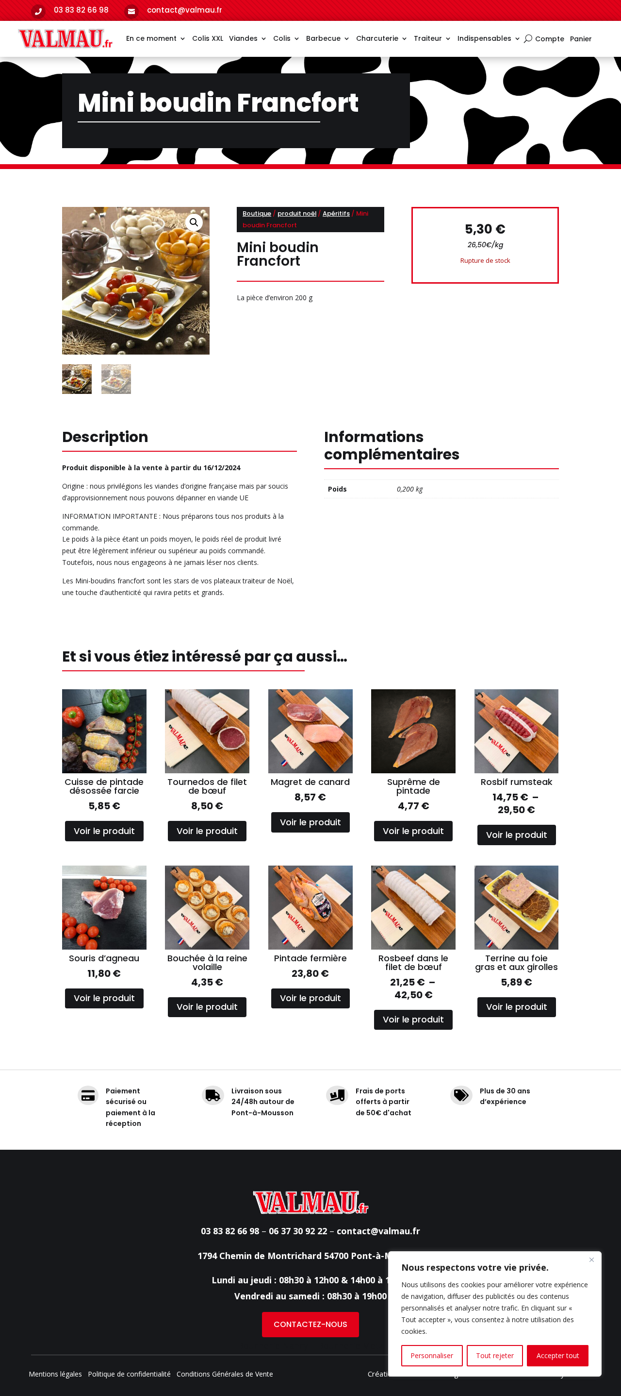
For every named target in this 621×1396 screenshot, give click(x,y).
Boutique (257, 213)
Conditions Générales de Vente (225, 1375)
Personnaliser (431, 1355)
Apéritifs (336, 213)
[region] (495, 1314)
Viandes (243, 38)
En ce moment (151, 38)
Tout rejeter (495, 1355)
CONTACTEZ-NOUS (310, 1324)
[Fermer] (591, 1259)
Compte (549, 39)
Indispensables (484, 38)
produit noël (297, 213)
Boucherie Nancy (273, 1345)
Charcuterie (377, 38)
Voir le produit (104, 831)
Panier (581, 39)
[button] (194, 222)
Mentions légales (55, 1375)
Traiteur (428, 38)
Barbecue (323, 38)
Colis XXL (207, 38)
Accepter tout (558, 1355)
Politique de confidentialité (129, 1375)
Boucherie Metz (350, 1345)
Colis (282, 38)
